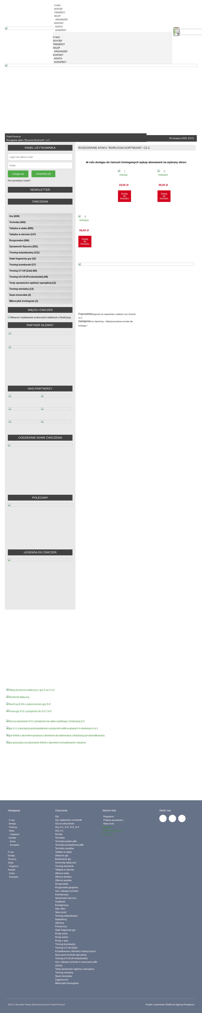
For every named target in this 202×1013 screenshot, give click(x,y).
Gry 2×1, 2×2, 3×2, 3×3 (67, 827)
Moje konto (108, 823)
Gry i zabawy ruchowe (66, 891)
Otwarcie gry (61, 855)
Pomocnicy (61, 926)
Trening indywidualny (24, 252)
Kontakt (59, 23)
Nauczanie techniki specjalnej (71, 955)
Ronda (58, 834)
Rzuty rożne (61, 933)
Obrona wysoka (63, 880)
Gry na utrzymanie (64, 823)
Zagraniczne (61, 979)
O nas (57, 5)
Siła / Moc (60, 908)
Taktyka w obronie (22, 234)
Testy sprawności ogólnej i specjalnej (32, 283)
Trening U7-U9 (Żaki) (23, 270)
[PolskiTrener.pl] (53, 33)
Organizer (61, 19)
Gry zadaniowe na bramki (68, 820)
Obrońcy (59, 923)
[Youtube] (182, 818)
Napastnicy (61, 919)
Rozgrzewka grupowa (66, 887)
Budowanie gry (63, 859)
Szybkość (60, 901)
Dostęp (58, 9)
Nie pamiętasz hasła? (19, 180)
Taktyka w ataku (21, 228)
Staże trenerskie (20, 295)
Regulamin (108, 816)
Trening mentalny (21, 289)
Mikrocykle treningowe (23, 301)
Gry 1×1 (59, 830)
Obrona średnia (63, 877)
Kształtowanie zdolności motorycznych (75, 951)
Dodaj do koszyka (124, 196)
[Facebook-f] (163, 818)
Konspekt (60, 30)
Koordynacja (61, 894)
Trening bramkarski (22, 264)
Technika (17, 222)
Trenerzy (59, 12)
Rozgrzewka (19, 240)
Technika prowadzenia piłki (69, 845)
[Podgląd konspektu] (176, 31)
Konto (59, 26)
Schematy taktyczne (65, 862)
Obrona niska (62, 873)
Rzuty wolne (61, 937)
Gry (14, 216)
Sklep (57, 16)
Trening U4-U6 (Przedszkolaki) (28, 277)
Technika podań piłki (66, 841)
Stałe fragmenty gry (22, 258)
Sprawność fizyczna (23, 246)
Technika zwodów (64, 848)
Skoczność (61, 912)
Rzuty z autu (61, 940)
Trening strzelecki (64, 866)
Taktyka (117, 671)
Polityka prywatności (113, 820)
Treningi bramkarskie (143, 671)
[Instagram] (172, 818)
